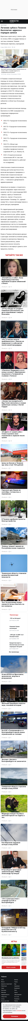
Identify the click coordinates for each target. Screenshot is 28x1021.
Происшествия (5, 1001)
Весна (2, 981)
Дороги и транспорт (6, 984)
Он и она (16, 996)
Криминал (17, 988)
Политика (16, 998)
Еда (15, 984)
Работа (16, 1001)
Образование (17, 994)
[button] (14, 620)
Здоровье (4, 25)
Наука (16, 992)
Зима (2, 988)
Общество (4, 996)
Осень (3, 998)
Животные (4, 986)
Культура (3, 990)
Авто (2, 979)
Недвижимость (5, 994)
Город (16, 981)
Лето (15, 990)
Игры (14, 941)
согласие (19, 1010)
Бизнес (16, 979)
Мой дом (3, 992)
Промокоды (14, 615)
